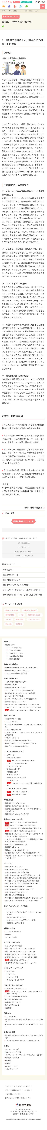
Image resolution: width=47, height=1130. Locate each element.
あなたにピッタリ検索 (13, 1052)
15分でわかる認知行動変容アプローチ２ (19, 889)
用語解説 (8, 1061)
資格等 (7, 1063)
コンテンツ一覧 (10, 1086)
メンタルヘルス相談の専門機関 (16, 673)
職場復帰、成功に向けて (15, 923)
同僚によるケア (12, 772)
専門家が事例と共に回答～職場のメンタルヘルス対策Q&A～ (24, 1020)
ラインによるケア (13, 775)
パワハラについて (11, 1066)
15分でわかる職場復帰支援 (14, 895)
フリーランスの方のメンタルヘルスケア (19, 690)
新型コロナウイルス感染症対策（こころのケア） (22, 704)
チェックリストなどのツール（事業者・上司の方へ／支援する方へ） (24, 590)
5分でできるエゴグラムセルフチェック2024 (20, 963)
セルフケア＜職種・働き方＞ (17, 763)
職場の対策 (19, 619)
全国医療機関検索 (13, 659)
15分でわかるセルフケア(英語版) (16, 869)
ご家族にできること (12, 738)
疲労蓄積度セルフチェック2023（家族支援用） (21, 957)
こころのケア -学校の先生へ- (15, 696)
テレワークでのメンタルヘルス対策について (21, 699)
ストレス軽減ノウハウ (13, 730)
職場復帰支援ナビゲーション (15, 803)
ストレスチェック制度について (16, 988)
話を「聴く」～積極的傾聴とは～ (17, 746)
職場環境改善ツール (10, 575)
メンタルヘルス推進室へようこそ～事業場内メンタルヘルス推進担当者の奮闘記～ (24, 840)
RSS (29, 1098)
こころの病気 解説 (11, 722)
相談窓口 (19, 624)
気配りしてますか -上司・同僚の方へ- (18, 740)
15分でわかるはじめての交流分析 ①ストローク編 (22, 875)
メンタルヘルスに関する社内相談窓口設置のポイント (24, 828)
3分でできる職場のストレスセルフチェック (20, 951)
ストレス (8, 619)
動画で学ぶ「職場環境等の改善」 (17, 844)
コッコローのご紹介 (12, 1049)
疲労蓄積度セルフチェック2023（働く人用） (21, 954)
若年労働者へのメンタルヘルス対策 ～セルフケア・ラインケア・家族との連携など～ (24, 835)
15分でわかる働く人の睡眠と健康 (17, 872)
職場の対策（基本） (12, 610)
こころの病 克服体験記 (13, 931)
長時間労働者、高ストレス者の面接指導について (22, 853)
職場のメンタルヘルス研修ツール (17, 850)
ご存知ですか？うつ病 (13, 719)
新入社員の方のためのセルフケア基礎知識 (20, 693)
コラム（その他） (11, 937)
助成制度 (8, 1008)
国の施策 (8, 624)
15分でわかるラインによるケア (16, 892)
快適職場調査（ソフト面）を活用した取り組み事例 (22, 595)
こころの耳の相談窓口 (15, 656)
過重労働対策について (13, 1002)
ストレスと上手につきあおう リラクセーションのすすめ (24, 913)
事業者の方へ (8, 570)
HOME (3, 11)
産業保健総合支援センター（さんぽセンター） (21, 668)
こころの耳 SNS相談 (14, 650)
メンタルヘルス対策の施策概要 (16, 996)
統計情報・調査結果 (12, 1058)
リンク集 (27, 1090)
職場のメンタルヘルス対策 (16, 777)
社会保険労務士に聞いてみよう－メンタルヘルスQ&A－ (24, 1026)
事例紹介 (8, 934)
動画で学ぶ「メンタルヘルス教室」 (16, 585)
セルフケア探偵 (12, 977)
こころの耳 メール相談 (15, 653)
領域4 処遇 (9, 513)
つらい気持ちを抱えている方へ (16, 682)
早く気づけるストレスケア (16, 917)
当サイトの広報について (13, 1090)
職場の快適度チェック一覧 (23, 521)
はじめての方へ (27, 2)
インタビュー (12, 974)
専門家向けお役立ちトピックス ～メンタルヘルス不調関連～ (24, 1037)
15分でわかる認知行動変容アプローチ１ (19, 886)
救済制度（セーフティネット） (16, 687)
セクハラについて (11, 1069)
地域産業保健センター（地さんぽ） (17, 670)
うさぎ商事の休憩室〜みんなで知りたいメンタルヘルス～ (24, 726)
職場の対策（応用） (34, 615)
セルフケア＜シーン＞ (15, 766)
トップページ (10, 755)
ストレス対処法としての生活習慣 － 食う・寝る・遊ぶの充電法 (23, 734)
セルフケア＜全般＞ (14, 758)
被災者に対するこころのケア (15, 702)
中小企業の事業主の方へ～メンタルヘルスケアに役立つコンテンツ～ (24, 857)
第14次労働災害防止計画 (14, 999)
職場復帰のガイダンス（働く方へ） (17, 806)
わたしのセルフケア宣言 (13, 946)
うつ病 (21, 615)
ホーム (17, 2)
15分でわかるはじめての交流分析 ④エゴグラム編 (22, 884)
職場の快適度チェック (15, 11)
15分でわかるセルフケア (14, 866)
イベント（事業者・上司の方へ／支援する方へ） (22, 1041)
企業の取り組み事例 (29, 610)
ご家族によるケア (13, 769)
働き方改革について (12, 1005)
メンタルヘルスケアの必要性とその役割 (21, 920)
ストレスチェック (34, 619)
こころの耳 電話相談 (14, 648)
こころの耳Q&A (10, 1016)
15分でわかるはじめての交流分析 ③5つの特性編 (22, 881)
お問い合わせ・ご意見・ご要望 (15, 1098)
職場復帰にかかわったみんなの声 (17, 814)
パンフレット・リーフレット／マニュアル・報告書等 (24, 1055)
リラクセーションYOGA (15, 980)
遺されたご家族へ (11, 685)
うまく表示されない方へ (13, 1094)
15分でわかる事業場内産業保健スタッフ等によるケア (24, 898)
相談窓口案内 (10, 645)
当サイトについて (24, 1086)
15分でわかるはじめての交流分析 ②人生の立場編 (22, 878)
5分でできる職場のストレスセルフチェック (20, 949)
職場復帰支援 (10, 615)
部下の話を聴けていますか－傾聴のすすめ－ (21, 743)
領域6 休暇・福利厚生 (33, 508)
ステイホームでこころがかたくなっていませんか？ (23, 707)
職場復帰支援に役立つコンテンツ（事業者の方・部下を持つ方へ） (24, 810)
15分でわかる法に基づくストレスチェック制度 (21, 901)
